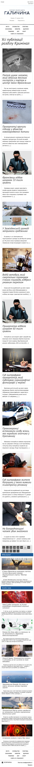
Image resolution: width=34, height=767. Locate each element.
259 (18, 547)
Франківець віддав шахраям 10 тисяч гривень (12, 180)
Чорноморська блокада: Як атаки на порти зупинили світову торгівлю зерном (15, 686)
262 (29, 547)
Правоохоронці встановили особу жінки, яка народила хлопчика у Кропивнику (15, 432)
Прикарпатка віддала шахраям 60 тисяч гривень (14, 328)
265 (11, 551)
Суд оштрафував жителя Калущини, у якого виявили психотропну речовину (16, 482)
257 (11, 547)
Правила (30, 765)
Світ (18, 31)
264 (7, 551)
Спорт (24, 31)
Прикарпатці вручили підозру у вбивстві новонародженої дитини (15, 129)
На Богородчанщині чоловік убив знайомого (15, 530)
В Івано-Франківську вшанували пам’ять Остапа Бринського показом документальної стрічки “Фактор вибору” (16, 573)
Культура (17, 29)
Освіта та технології (17, 34)
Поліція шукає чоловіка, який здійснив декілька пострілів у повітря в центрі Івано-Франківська (16, 78)
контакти (30, 3)
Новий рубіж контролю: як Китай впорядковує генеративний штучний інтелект (15, 606)
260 (22, 547)
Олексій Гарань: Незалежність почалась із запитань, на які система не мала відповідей (16, 660)
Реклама (12, 20)
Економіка (8, 29)
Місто (7, 26)
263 (4, 551)
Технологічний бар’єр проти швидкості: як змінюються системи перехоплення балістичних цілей (16, 712)
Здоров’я (26, 29)
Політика (25, 26)
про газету (30, 1)
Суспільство (16, 26)
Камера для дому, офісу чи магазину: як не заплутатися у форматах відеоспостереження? (16, 633)
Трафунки (11, 31)
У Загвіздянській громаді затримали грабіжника (15, 230)
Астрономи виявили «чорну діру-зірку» (16, 738)
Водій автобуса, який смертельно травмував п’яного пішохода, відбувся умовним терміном (16, 278)
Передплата (21, 20)
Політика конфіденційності (25, 762)
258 (14, 547)
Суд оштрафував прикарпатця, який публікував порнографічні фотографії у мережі (16, 378)
